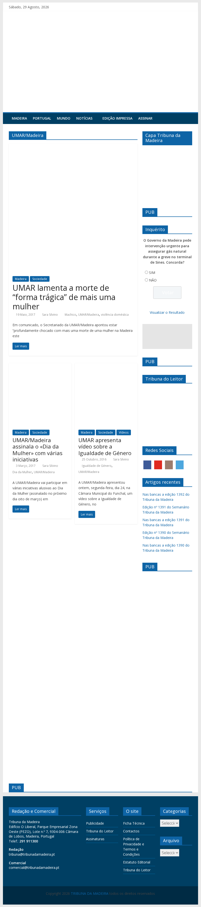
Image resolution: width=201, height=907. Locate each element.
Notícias (84, 118)
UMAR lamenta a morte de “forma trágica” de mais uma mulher (64, 297)
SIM (152, 272)
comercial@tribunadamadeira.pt (34, 867)
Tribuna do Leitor (99, 831)
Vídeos (123, 432)
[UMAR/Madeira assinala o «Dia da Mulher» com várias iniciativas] (40, 366)
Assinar (145, 118)
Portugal (42, 118)
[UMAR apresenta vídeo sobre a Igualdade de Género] (106, 366)
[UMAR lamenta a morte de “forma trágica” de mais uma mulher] (73, 146)
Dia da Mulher (22, 472)
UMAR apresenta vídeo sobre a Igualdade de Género (104, 446)
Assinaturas (95, 839)
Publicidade (95, 823)
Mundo (63, 118)
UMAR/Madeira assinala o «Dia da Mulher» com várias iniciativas (38, 449)
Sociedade (39, 279)
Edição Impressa (117, 118)
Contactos (131, 831)
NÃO (153, 280)
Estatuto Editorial (136, 862)
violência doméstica (115, 315)
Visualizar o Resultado (167, 312)
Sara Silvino (50, 315)
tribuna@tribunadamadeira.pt (32, 854)
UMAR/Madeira (88, 315)
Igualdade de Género (97, 466)
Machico (70, 315)
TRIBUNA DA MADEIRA (89, 893)
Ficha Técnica (134, 823)
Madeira (19, 118)
